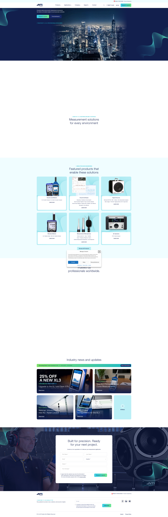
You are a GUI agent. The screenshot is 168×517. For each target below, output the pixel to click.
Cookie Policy (79, 265)
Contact (94, 5)
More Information (125, 365)
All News (122, 409)
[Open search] (104, 5)
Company (77, 5)
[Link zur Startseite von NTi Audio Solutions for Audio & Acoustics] (40, 5)
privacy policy (83, 477)
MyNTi (111, 5)
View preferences (95, 262)
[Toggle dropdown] (60, 5)
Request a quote (43, 16)
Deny (84, 262)
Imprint (89, 265)
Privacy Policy (85, 265)
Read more (41, 390)
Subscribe (106, 505)
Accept (73, 262)
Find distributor (56, 16)
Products (57, 5)
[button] (99, 251)
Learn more (52, 202)
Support (86, 5)
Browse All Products (84, 248)
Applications (67, 5)
